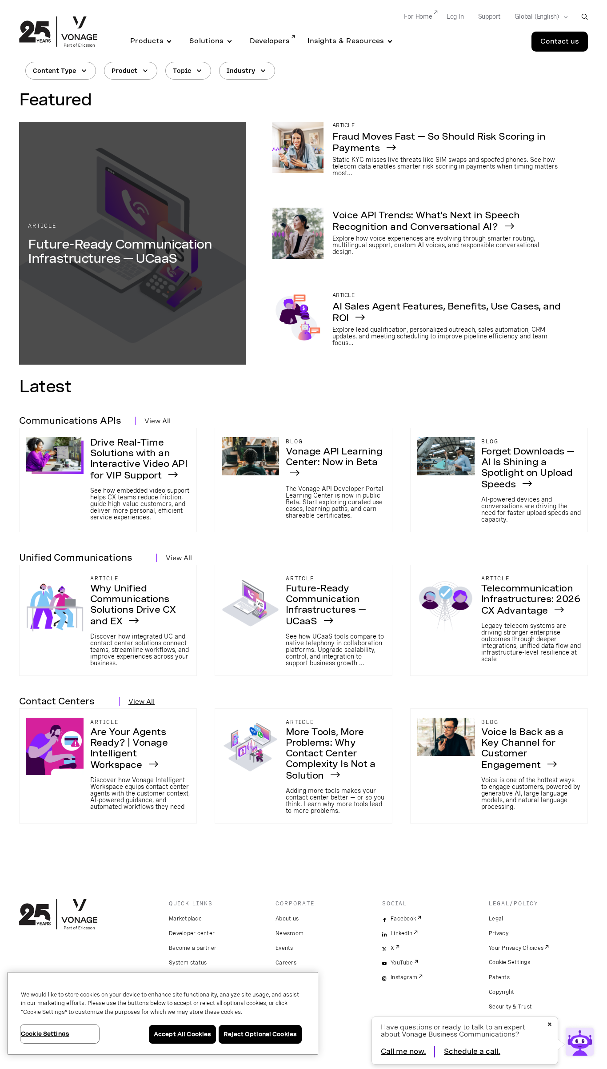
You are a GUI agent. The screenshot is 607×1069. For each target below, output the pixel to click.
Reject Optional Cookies (260, 1034)
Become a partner (192, 948)
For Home (418, 16)
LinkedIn (401, 933)
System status (188, 963)
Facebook (403, 919)
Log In (455, 16)
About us (287, 919)
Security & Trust (510, 1007)
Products (147, 41)
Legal (496, 919)
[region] (162, 1013)
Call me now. (403, 1051)
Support (489, 16)
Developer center (192, 933)
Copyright (501, 992)
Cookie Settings (509, 962)
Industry (241, 70)
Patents (499, 977)
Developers (270, 41)
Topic (182, 70)
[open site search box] (584, 16)
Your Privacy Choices (516, 948)
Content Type (54, 70)
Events (284, 948)
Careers (286, 963)
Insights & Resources (345, 41)
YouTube (402, 963)
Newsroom (290, 933)
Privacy (498, 933)
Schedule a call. (472, 1051)
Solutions (206, 41)
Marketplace (185, 919)
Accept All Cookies (182, 1034)
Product (124, 70)
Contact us (559, 41)
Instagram (404, 977)
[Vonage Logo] (58, 32)
